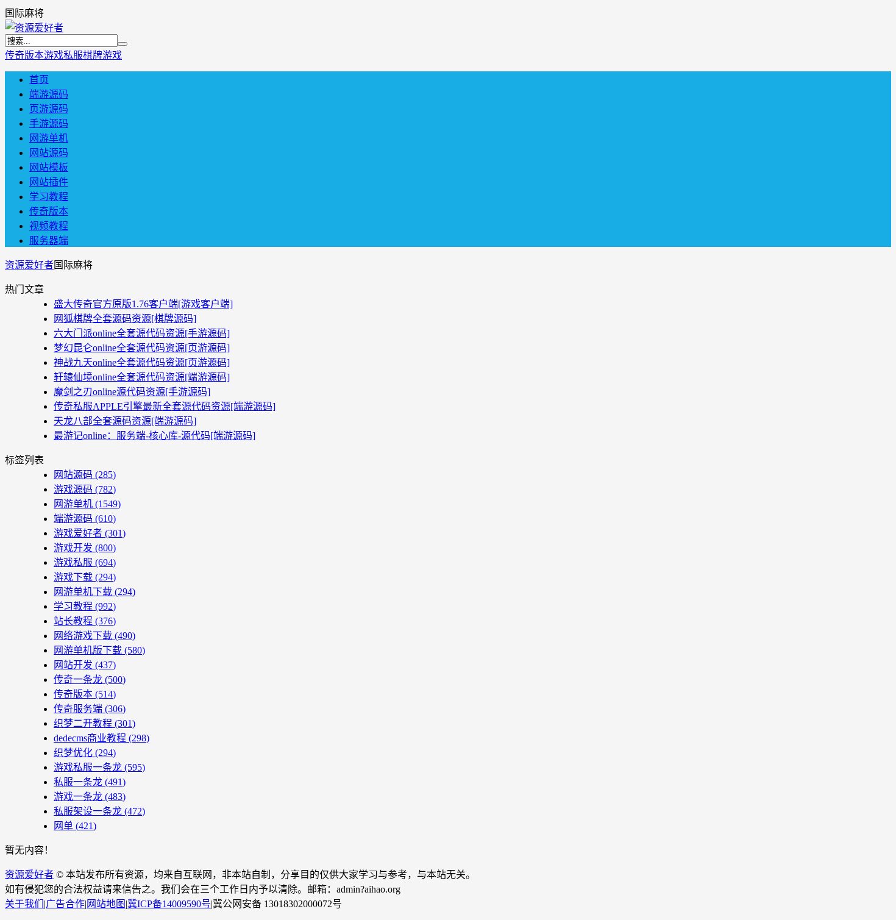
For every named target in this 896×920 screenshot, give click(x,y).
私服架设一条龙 (99, 811)
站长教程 (85, 621)
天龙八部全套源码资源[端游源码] (125, 421)
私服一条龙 (90, 782)
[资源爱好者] (34, 28)
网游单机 (48, 138)
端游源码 (48, 94)
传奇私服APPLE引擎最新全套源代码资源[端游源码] (165, 406)
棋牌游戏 (102, 55)
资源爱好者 (29, 265)
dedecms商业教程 (101, 738)
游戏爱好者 (90, 533)
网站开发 (85, 665)
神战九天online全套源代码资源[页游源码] (142, 362)
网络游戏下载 (94, 635)
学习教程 (48, 196)
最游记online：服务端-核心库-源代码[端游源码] (154, 435)
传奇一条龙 (90, 679)
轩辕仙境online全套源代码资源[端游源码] (142, 377)
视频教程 (48, 226)
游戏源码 (85, 489)
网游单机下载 (94, 592)
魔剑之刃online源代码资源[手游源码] (132, 392)
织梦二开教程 (94, 723)
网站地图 (106, 904)
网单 (75, 826)
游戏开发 (85, 548)
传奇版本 (24, 55)
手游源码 (48, 123)
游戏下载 (85, 577)
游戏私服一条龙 (99, 767)
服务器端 (48, 240)
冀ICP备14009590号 (169, 904)
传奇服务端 (90, 709)
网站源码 (48, 153)
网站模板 (48, 167)
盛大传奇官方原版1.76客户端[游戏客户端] (143, 304)
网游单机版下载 (99, 650)
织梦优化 (85, 752)
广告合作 (65, 904)
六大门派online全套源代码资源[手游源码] (142, 333)
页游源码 (48, 109)
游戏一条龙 (90, 796)
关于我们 (24, 904)
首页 (39, 79)
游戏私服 (63, 55)
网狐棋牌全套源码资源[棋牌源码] (125, 318)
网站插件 (48, 182)
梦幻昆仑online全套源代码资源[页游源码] (142, 348)
